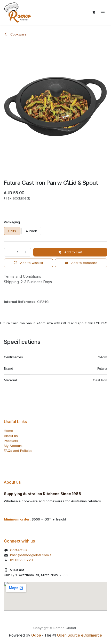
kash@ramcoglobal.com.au (31, 555)
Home (8, 431)
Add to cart (72, 252)
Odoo (36, 635)
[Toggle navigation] (102, 12)
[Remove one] (9, 252)
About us (11, 436)
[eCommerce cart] (93, 12)
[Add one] (26, 252)
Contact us (18, 550)
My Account (13, 446)
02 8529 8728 (21, 560)
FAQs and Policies (18, 451)
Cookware (18, 34)
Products (11, 441)
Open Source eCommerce (79, 635)
